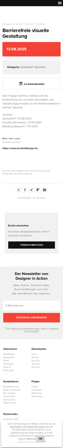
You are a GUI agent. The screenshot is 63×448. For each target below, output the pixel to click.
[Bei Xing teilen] (31, 189)
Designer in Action (19, 14)
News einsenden (12, 390)
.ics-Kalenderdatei (33, 84)
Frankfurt (40, 24)
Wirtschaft (8, 370)
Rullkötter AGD (10, 419)
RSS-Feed (37, 393)
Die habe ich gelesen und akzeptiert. (32, 330)
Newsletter (37, 396)
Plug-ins (36, 367)
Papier (6, 360)
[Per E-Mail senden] (44, 189)
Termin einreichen (18, 225)
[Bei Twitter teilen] (19, 189)
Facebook (37, 390)
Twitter (35, 386)
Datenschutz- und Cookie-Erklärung (26, 427)
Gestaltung (8, 354)
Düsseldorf (27, 67)
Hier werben (9, 393)
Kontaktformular (11, 386)
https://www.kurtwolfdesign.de (20, 148)
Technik (7, 367)
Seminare (40, 67)
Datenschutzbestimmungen (25, 328)
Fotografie (8, 363)
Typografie (8, 357)
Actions (35, 357)
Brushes (36, 360)
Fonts (34, 354)
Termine (29, 24)
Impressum (31, 439)
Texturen (36, 363)
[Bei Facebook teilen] (25, 189)
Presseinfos (9, 396)
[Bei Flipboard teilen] (38, 189)
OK (41, 438)
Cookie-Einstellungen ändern (31, 442)
